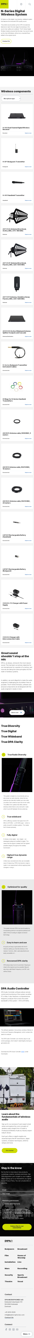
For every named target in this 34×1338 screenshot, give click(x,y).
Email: (4, 1190)
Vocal (20, 1281)
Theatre (8, 1281)
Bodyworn (9, 1249)
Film (7, 1255)
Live (19, 1262)
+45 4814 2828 (10, 1312)
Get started (9, 1150)
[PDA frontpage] (4, 4)
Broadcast (22, 1249)
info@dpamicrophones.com (14, 1315)
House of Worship (21, 1256)
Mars (7, 1268)
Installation (10, 1262)
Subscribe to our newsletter (17, 1227)
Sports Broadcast (22, 1276)
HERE (22, 1051)
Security (9, 1275)
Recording (22, 1268)
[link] (17, 712)
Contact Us (6, 41)
